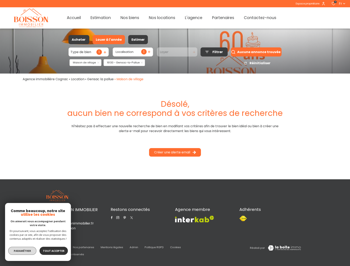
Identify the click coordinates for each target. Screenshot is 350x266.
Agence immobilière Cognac (45, 79)
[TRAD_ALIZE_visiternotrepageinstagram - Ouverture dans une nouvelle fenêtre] (117, 217)
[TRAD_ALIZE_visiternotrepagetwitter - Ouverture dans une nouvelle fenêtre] (124, 217)
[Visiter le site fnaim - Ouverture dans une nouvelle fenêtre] (243, 218)
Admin (134, 247)
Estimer (138, 39)
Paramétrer (22, 251)
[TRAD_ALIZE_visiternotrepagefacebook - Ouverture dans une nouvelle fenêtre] (111, 217)
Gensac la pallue (100, 79)
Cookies (175, 247)
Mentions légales (112, 247)
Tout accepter (53, 251)
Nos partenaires (83, 247)
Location (77, 79)
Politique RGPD (154, 247)
